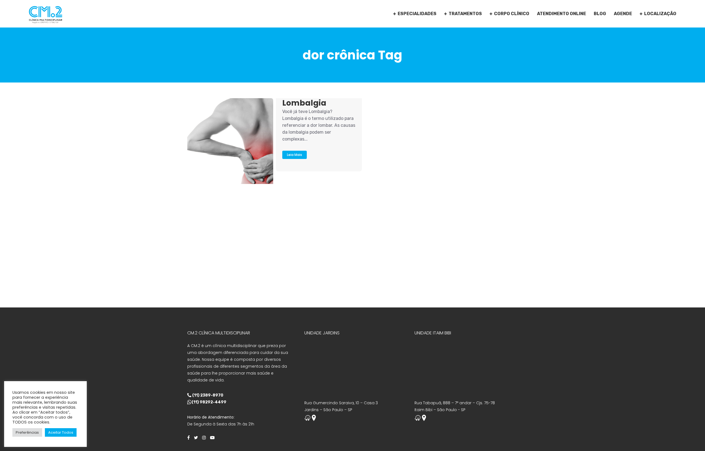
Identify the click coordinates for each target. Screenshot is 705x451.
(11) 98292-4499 (209, 402)
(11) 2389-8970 (207, 395)
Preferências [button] (27, 432)
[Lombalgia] (230, 141)
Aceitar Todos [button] (60, 432)
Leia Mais (294, 154)
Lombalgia (304, 103)
